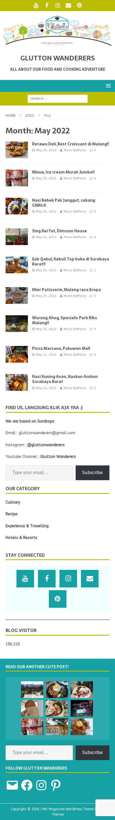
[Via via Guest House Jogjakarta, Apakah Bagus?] (57, 726)
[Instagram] (58, 5)
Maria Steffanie (75, 150)
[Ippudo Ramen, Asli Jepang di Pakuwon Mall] (57, 708)
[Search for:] (58, 98)
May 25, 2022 (46, 178)
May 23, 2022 (46, 296)
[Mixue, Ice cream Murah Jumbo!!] (32, 726)
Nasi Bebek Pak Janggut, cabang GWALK (63, 202)
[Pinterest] (79, 5)
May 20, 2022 (46, 329)
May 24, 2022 (46, 237)
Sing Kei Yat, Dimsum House (59, 231)
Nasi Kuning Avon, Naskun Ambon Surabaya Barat (65, 379)
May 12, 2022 (46, 388)
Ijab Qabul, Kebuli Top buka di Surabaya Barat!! (70, 261)
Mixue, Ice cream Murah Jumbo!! (63, 172)
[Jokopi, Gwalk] (32, 708)
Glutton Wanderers (58, 456)
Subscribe (92, 472)
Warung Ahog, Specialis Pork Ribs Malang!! (64, 320)
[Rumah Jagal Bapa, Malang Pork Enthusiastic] (57, 689)
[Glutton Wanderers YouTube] (36, 5)
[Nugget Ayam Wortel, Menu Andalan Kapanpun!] (82, 726)
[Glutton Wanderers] (57, 44)
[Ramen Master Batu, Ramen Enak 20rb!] (82, 708)
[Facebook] (47, 5)
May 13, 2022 (46, 355)
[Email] (68, 5)
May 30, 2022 (46, 150)
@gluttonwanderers (46, 445)
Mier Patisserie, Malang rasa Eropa (66, 290)
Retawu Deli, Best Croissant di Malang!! (70, 144)
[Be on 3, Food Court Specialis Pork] (82, 689)
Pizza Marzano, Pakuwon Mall (61, 348)
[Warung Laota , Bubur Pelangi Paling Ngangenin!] (32, 689)
